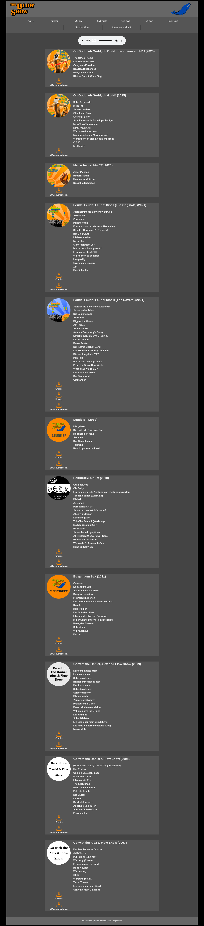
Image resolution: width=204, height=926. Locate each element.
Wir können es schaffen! (86, 255)
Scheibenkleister (82, 678)
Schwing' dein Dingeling (86, 889)
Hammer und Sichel (84, 179)
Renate (77, 605)
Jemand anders (81, 109)
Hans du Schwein (83, 547)
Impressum (117, 921)
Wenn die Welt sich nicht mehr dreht (93, 138)
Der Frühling (80, 714)
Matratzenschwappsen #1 (87, 248)
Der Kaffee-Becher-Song (87, 346)
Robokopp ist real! (83, 433)
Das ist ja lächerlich (84, 183)
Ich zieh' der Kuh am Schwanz (90, 616)
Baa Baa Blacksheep (84, 68)
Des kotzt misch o (83, 802)
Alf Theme (79, 325)
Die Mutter (79, 794)
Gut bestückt (80, 484)
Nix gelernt (79, 426)
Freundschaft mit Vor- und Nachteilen (94, 226)
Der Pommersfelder (84, 372)
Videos (125, 21)
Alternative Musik (121, 27)
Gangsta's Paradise (84, 65)
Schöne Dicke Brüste (85, 809)
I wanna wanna (81, 674)
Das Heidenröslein (83, 61)
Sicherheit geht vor (84, 244)
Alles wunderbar (82, 514)
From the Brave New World (88, 365)
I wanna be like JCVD (85, 252)
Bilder (54, 21)
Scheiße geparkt (82, 102)
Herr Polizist (80, 608)
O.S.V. (76, 142)
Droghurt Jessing (83, 594)
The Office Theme (83, 57)
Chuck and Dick (82, 113)
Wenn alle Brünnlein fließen (88, 543)
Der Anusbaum (81, 685)
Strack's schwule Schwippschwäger (93, 120)
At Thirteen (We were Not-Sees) (90, 536)
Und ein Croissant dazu (86, 772)
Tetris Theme (80, 882)
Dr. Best (77, 798)
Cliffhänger (79, 379)
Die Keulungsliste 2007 (86, 354)
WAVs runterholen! (59, 85)
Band (30, 21)
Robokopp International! (86, 448)
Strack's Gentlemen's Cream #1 (90, 230)
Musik (78, 21)
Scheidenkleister (82, 689)
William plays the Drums (86, 711)
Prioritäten (79, 528)
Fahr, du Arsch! (81, 791)
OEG (76, 875)
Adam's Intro (80, 328)
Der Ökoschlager (82, 441)
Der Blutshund (81, 376)
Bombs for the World (85, 539)
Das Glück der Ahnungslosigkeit (91, 350)
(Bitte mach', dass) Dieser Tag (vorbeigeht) (97, 765)
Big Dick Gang (81, 233)
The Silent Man (81, 783)
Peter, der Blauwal (83, 623)
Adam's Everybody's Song (88, 332)
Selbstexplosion (82, 692)
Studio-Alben (82, 27)
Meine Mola (79, 729)
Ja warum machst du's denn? (89, 510)
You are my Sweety (84, 700)
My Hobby (79, 146)
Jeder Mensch (81, 172)
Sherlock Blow (81, 116)
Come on (78, 583)
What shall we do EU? (85, 368)
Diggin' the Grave (83, 321)
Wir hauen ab (80, 630)
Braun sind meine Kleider (87, 707)
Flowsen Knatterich (84, 597)
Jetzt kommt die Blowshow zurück (92, 211)
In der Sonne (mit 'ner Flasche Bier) (93, 619)
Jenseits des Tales (83, 310)
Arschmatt (79, 215)
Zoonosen (78, 219)
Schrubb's (79, 627)
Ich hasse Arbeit (82, 237)
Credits (58, 279)
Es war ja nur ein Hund (86, 864)
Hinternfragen (81, 175)
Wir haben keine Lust (85, 131)
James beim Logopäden (86, 532)
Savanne (78, 437)
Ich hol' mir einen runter (86, 681)
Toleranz (78, 444)
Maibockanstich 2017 (85, 525)
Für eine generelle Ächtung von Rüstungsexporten (101, 492)
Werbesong (79, 871)
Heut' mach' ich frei (84, 787)
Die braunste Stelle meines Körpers (93, 601)
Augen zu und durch (84, 805)
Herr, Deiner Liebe (83, 72)
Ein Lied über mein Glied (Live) (90, 722)
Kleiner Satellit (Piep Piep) (87, 76)
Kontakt (173, 21)
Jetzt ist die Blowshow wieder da (91, 306)
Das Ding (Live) (81, 517)
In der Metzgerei (82, 776)
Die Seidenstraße (82, 314)
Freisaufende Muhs (84, 703)
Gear (149, 21)
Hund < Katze (80, 867)
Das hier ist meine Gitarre (87, 849)
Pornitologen (80, 222)
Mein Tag (78, 105)
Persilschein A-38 (83, 506)
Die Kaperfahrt (81, 696)
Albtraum (78, 317)
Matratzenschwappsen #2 (87, 361)
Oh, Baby (78, 488)
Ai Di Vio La (79, 853)
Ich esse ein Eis (82, 780)
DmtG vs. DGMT (82, 127)
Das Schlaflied (81, 270)
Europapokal (80, 813)
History (58, 399)
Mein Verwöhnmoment (85, 124)
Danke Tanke (80, 343)
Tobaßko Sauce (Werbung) (88, 495)
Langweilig (79, 259)
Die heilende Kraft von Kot (88, 430)
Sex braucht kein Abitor (86, 590)
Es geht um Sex (82, 586)
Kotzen (77, 634)
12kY (76, 266)
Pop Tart (78, 357)
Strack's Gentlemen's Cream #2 (90, 335)
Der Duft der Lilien (83, 612)
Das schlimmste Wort (85, 670)
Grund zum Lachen (84, 263)
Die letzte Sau (81, 339)
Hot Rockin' (79, 769)
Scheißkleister (81, 718)
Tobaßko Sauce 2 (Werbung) (89, 521)
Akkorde (102, 21)
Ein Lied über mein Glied (87, 886)
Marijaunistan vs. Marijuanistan (90, 135)
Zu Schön (78, 503)
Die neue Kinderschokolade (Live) (92, 725)
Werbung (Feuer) (82, 878)
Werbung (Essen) (83, 860)
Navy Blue (79, 241)
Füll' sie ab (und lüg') (85, 856)
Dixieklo (77, 499)
